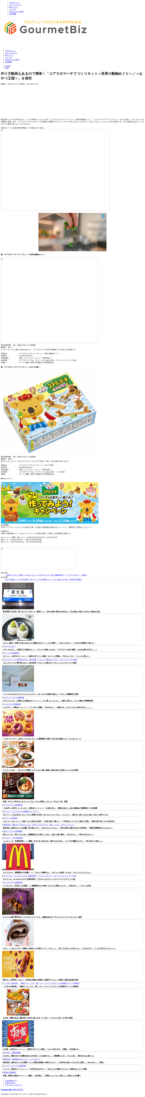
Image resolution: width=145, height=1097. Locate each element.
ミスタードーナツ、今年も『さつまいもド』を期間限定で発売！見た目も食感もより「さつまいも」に (42, 739)
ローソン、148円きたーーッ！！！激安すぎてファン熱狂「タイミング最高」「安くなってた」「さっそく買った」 (46, 656)
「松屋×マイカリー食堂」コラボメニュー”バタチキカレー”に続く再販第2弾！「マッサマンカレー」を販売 (46, 575)
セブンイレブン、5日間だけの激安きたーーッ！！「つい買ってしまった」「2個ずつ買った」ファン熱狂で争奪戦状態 (48, 701)
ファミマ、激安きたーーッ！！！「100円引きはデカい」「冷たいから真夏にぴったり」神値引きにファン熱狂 (45, 1069)
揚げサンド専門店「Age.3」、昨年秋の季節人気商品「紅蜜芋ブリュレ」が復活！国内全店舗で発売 (40, 980)
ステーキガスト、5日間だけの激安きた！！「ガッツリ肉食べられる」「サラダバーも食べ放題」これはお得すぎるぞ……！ (50, 649)
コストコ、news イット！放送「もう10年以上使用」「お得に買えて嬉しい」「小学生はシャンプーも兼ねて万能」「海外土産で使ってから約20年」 (59, 821)
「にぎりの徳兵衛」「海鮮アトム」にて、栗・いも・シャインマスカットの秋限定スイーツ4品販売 (41, 986)
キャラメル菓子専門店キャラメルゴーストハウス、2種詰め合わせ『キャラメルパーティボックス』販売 (42, 917)
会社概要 (12, 14)
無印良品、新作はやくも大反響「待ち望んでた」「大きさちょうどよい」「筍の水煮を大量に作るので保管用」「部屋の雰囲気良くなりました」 (58, 828)
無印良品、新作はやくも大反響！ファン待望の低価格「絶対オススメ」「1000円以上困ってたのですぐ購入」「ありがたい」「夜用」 (54, 1062)
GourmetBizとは (11, 1080)
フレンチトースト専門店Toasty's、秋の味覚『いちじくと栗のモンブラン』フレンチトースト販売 (40, 663)
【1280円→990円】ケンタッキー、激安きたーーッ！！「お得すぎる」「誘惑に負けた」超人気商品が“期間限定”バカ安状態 (50, 808)
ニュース (12, 9)
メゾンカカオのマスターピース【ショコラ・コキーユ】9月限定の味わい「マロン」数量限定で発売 (41, 694)
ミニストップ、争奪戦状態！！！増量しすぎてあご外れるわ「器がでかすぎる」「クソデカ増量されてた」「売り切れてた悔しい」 (53, 841)
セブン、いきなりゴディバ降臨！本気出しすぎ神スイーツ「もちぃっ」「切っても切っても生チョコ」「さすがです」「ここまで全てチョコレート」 (60, 948)
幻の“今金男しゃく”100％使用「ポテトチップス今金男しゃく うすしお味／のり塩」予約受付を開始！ (44, 579)
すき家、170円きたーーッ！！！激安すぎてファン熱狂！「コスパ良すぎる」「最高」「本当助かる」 (41, 1049)
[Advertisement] (39, 43)
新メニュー (13, 7)
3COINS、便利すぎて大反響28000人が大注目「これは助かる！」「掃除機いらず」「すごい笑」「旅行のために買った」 (49, 1056)
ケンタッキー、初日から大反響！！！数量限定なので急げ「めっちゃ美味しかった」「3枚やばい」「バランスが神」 (47, 886)
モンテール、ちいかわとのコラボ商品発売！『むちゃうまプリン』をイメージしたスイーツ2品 (39, 879)
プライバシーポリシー (13, 1085)
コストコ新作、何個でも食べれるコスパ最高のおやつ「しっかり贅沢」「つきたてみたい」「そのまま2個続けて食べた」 (49, 643)
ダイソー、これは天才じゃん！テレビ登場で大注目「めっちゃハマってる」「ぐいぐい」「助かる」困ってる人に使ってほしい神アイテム (55, 815)
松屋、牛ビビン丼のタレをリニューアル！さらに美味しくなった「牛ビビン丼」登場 (35, 801)
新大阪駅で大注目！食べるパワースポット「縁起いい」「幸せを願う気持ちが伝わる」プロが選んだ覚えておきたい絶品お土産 (51, 611)
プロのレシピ (14, 3)
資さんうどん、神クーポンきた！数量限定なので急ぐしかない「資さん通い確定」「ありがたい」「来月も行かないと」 (49, 834)
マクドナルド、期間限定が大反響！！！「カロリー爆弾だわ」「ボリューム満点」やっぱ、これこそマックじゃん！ (47, 872)
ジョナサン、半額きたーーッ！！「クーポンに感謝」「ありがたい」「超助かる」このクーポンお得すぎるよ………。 (48, 707)
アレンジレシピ (15, 5)
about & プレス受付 (16, 12)
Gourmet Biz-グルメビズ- (12, 1089)
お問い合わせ (10, 1083)
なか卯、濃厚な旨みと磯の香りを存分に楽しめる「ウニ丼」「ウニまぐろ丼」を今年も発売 (38, 1018)
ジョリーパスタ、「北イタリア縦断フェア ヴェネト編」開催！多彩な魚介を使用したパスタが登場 (40, 770)
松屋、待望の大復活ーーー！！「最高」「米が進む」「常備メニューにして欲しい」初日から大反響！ (42, 1075)
